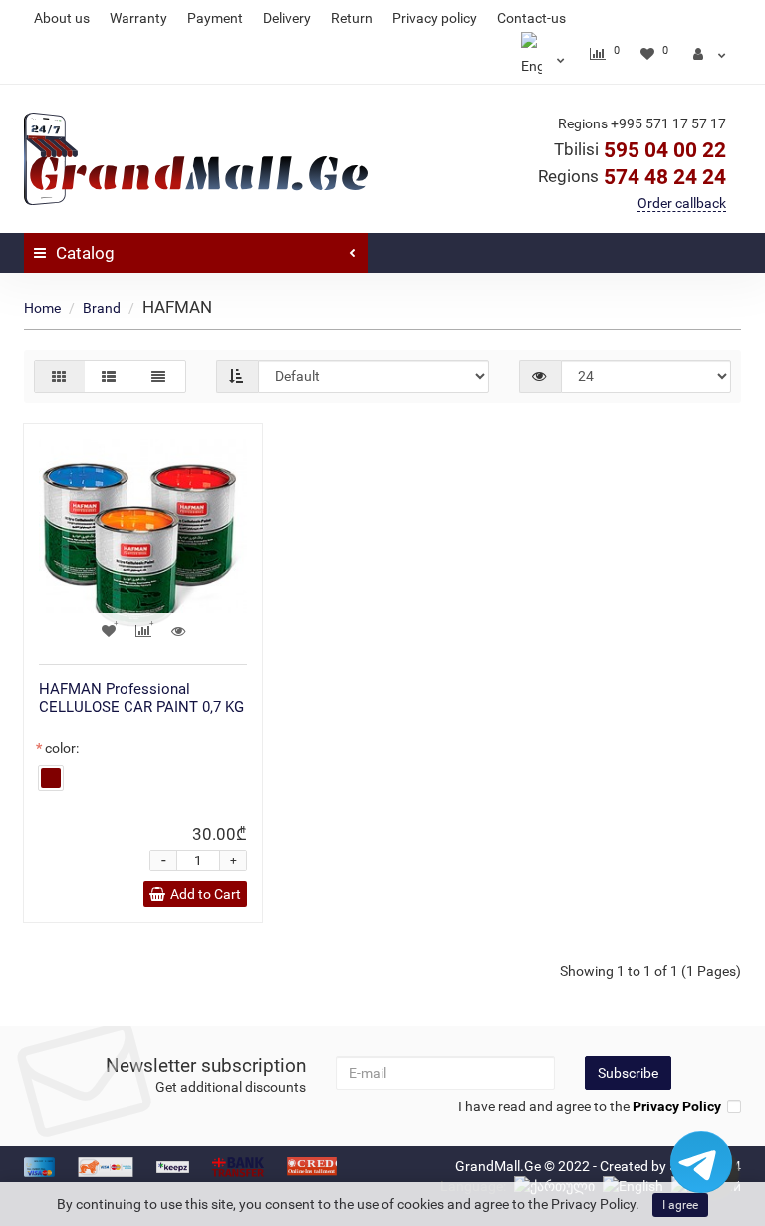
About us (62, 18)
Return (352, 18)
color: (62, 748)
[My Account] (709, 54)
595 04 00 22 (640, 150)
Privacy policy (434, 18)
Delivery (287, 18)
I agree (680, 1205)
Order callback (682, 203)
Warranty (138, 18)
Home (42, 308)
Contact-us (531, 18)
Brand (102, 308)
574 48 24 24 (632, 177)
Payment (215, 18)
